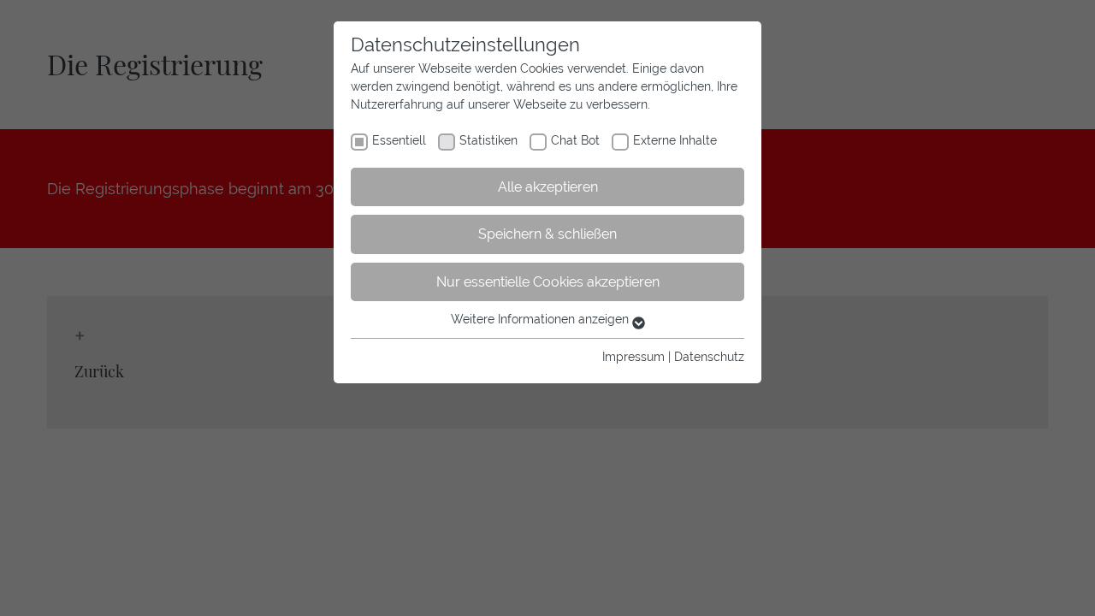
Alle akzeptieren (548, 187)
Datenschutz (709, 357)
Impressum (633, 357)
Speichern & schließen (547, 234)
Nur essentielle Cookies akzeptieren (548, 282)
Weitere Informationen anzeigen (541, 319)
